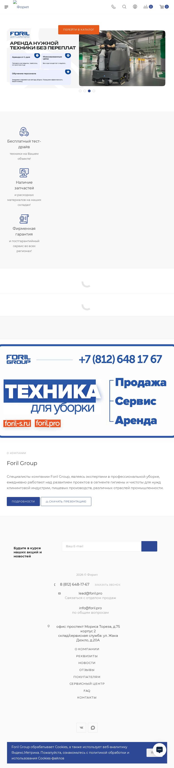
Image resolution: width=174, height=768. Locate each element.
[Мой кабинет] (135, 7)
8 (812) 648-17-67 (74, 584)
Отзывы (87, 670)
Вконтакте (81, 727)
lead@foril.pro (90, 593)
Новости (87, 663)
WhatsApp (93, 727)
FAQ (87, 690)
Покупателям (87, 677)
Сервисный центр (87, 683)
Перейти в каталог (78, 29)
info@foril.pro (90, 608)
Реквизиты (87, 656)
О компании (87, 649)
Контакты (87, 697)
